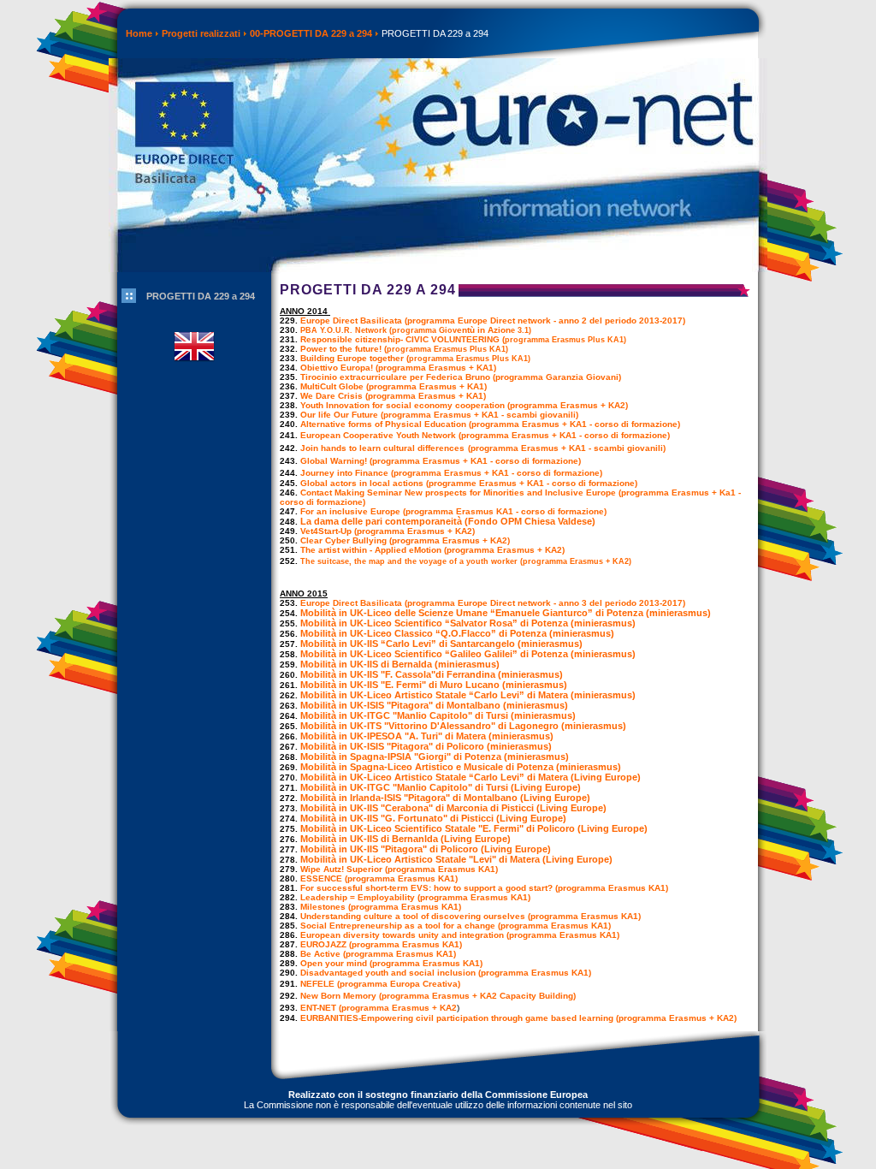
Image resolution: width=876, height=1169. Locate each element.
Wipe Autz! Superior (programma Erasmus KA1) (399, 869)
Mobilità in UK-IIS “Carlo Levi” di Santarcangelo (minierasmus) (441, 643)
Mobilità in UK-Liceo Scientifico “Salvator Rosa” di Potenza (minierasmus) (468, 623)
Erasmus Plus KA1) (471, 349)
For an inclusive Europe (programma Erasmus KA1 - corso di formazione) (453, 511)
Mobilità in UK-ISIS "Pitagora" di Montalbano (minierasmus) (434, 705)
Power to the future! (342, 348)
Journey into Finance (344, 473)
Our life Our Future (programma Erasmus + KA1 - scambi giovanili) (439, 414)
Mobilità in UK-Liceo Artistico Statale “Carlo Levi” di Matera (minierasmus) (468, 695)
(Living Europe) (604, 777)
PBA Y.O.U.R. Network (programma (369, 330)
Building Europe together (353, 358)
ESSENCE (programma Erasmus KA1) (379, 878)
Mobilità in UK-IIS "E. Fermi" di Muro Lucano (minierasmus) (433, 684)
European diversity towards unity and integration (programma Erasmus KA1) (459, 935)
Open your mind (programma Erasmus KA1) (391, 963)
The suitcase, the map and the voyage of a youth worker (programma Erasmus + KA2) (467, 561)
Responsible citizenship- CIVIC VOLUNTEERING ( (402, 339)
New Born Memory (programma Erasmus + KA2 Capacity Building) (438, 995)
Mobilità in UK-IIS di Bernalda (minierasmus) (400, 664)
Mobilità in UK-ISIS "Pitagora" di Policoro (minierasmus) (426, 746)
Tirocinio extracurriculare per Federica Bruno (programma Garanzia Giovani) (460, 377)
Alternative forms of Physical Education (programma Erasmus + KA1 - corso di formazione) (490, 424)
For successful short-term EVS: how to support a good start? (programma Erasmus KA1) (484, 888)
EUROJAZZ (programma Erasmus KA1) (381, 944)
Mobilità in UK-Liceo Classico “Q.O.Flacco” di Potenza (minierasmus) (457, 633)
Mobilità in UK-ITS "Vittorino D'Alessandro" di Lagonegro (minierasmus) (463, 726)
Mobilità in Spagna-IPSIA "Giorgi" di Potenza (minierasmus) (434, 756)
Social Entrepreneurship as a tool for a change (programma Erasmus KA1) (455, 925)
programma (567, 339)
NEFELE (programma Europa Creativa (379, 983)
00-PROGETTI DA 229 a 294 (311, 33)
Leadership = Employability (357, 897)
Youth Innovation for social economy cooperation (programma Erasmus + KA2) (464, 405)
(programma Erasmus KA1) (472, 897)
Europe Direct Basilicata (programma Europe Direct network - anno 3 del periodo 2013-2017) (492, 603)
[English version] (194, 372)
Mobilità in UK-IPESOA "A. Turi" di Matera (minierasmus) (426, 736)
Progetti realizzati (201, 33)
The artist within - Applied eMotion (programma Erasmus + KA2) (432, 550)
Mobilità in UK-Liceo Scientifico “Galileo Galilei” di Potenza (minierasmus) (468, 654)
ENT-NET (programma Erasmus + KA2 (378, 1007)
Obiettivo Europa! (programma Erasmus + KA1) (398, 367)
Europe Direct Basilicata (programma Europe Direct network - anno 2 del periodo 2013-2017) (492, 320)
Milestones (323, 906)
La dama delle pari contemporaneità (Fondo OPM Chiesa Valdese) (447, 521)
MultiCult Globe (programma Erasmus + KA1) (393, 386)
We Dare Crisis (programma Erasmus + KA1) (393, 396)
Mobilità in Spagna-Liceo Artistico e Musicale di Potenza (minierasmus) (460, 767)
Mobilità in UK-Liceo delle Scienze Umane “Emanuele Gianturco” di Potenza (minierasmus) (505, 613)
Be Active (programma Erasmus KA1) (378, 953)
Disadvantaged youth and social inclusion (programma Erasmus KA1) (445, 972)
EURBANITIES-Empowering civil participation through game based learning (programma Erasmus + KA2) (518, 1018)
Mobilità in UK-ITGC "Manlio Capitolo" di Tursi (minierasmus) (438, 715)
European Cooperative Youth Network (378, 435)
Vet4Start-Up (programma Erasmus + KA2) (387, 531)
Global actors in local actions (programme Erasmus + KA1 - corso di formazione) (468, 483)
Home (139, 33)
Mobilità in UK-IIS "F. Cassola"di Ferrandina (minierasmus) (431, 674)
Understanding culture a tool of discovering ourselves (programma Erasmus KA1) (470, 916)
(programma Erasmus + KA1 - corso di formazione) (564, 435)
